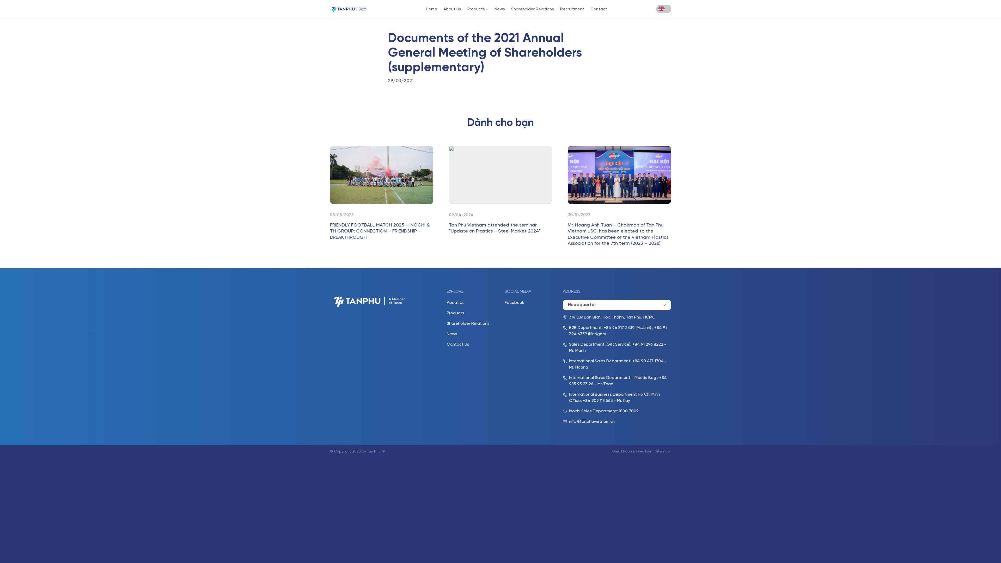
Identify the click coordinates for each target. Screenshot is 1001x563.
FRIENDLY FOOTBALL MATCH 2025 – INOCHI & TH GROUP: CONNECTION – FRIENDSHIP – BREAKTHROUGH (380, 231)
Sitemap (662, 452)
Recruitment (572, 9)
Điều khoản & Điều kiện (632, 452)
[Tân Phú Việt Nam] (349, 9)
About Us (452, 9)
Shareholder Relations (532, 9)
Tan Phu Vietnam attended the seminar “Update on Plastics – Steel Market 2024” (495, 228)
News (500, 9)
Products (476, 9)
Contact (598, 9)
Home (431, 9)
